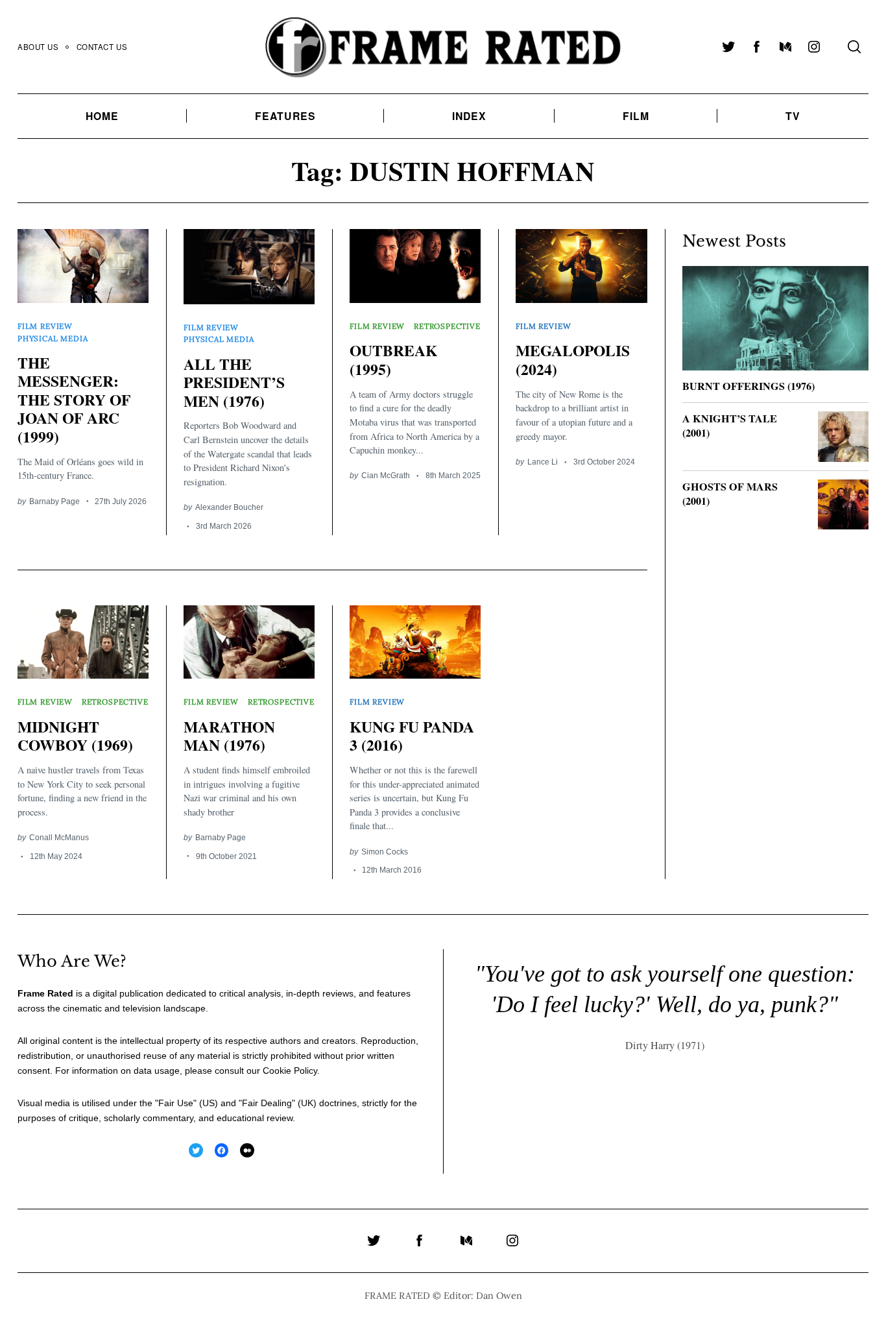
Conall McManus (59, 837)
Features (285, 115)
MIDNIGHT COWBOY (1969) (75, 736)
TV (792, 115)
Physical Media (53, 338)
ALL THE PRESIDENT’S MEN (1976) (234, 382)
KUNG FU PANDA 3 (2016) (412, 736)
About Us (38, 47)
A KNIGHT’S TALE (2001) (729, 426)
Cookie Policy (290, 1070)
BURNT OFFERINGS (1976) (748, 386)
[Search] (854, 46)
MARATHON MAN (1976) (229, 736)
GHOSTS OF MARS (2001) (730, 494)
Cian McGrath (385, 475)
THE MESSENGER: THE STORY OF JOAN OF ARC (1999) (74, 400)
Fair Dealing (267, 1103)
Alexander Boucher (229, 507)
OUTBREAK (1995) (393, 359)
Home (102, 115)
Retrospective (447, 326)
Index (469, 115)
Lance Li (542, 461)
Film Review (45, 326)
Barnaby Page (54, 501)
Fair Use (175, 1103)
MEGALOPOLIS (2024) (573, 359)
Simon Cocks (384, 851)
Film (636, 115)
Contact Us (102, 47)
